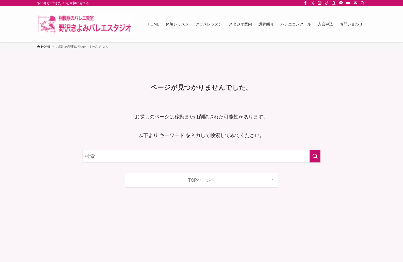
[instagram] (319, 3)
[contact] (355, 3)
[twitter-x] (312, 3)
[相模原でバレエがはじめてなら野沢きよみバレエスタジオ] (85, 24)
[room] (333, 3)
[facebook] (305, 3)
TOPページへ (201, 180)
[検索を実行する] (315, 156)
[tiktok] (326, 3)
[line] (341, 3)
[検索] (362, 3)
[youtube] (348, 3)
